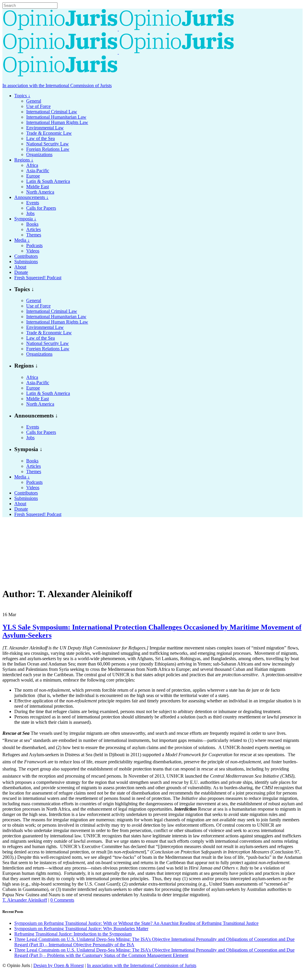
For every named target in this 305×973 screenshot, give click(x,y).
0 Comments (62, 900)
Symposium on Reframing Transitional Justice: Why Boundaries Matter (81, 928)
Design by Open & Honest (58, 965)
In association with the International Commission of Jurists (57, 85)
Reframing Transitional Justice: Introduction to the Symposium (73, 933)
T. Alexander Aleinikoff (24, 900)
